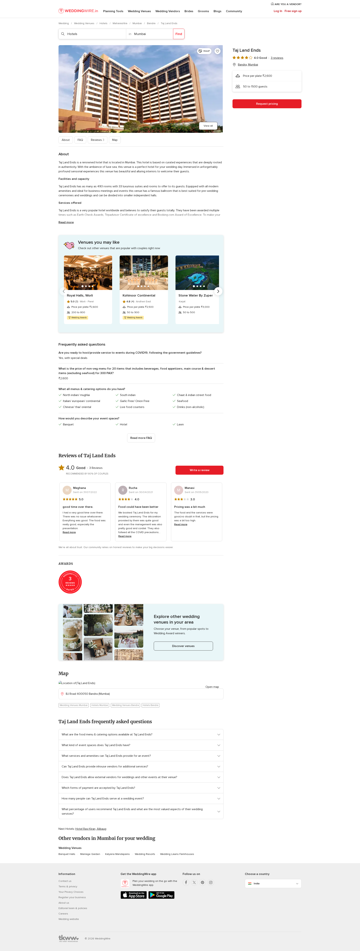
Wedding (64, 23)
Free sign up (293, 11)
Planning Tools (113, 11)
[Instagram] (210, 882)
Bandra (151, 23)
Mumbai (137, 23)
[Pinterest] (202, 882)
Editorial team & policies (72, 908)
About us (63, 902)
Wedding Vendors (167, 11)
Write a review (199, 470)
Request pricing (267, 104)
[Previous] (64, 291)
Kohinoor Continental (139, 295)
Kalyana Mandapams (117, 854)
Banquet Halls (66, 854)
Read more (66, 222)
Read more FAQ (141, 438)
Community (234, 11)
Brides (188, 11)
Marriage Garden (90, 854)
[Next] (218, 291)
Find (179, 34)
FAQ (80, 140)
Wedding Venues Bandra (125, 705)
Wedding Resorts (145, 854)
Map (115, 140)
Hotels (104, 23)
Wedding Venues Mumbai (74, 705)
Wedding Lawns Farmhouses (177, 854)
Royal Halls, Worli (80, 295)
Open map (212, 687)
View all (208, 125)
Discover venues (183, 646)
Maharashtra (120, 23)
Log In (278, 11)
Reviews (97, 140)
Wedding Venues (139, 11)
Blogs (217, 11)
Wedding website (68, 919)
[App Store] (134, 898)
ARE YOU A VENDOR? (288, 4)
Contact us (64, 881)
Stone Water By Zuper (195, 295)
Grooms (203, 11)
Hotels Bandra (150, 705)
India (257, 883)
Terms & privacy (67, 886)
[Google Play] (161, 898)
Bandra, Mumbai (248, 64)
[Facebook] (186, 882)
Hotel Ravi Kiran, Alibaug (90, 829)
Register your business (72, 897)
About (66, 140)
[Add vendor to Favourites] (217, 51)
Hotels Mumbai (100, 705)
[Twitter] (194, 882)
